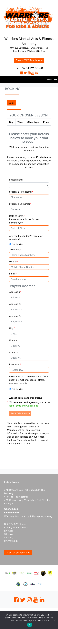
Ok (29, 625)
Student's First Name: (21, 191)
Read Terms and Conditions (23, 405)
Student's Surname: (20, 203)
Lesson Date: (16, 179)
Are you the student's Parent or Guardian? (26, 238)
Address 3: (15, 316)
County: (13, 340)
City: (12, 328)
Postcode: (15, 364)
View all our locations (18, 552)
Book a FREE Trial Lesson (29, 60)
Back (11, 102)
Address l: (15, 291)
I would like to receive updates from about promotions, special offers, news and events (28, 380)
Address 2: (15, 304)
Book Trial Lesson (20, 413)
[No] (54, 620)
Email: (13, 273)
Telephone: (15, 249)
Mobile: (13, 261)
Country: (13, 352)
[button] (50, 79)
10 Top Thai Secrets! (17, 496)
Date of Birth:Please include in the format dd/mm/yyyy (24, 219)
